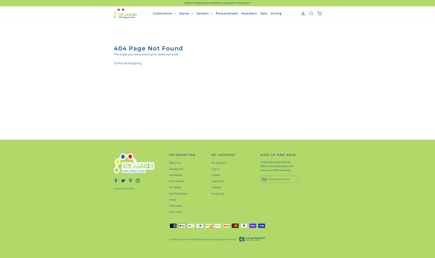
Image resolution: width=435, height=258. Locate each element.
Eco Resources (178, 193)
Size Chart (218, 181)
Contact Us (176, 169)
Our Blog (174, 187)
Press (172, 199)
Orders (216, 175)
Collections (163, 13)
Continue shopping (128, 63)
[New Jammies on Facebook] (116, 180)
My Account (219, 162)
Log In (216, 169)
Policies (216, 187)
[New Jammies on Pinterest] (130, 180)
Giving (276, 13)
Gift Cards (175, 205)
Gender (203, 13)
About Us (175, 162)
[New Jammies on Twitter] (123, 180)
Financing (218, 193)
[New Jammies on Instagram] (138, 180)
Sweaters (249, 13)
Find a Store (176, 181)
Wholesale (175, 175)
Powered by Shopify (124, 188)
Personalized (227, 13)
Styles (184, 13)
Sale (263, 13)
